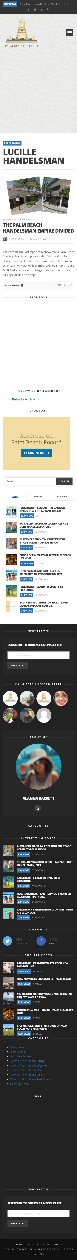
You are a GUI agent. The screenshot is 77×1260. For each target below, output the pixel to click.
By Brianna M (41, 531)
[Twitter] (35, 9)
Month (38, 496)
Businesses (17, 1047)
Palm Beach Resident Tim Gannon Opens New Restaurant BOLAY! (42, 509)
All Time (62, 496)
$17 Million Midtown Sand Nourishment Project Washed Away (45, 995)
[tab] (15, 497)
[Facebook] (28, 9)
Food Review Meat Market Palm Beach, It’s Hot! (45, 556)
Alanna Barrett (18, 238)
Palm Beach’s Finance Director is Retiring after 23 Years (45, 911)
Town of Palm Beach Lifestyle (28, 1065)
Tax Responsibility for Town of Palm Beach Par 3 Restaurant (42, 1027)
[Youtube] (41, 9)
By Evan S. (38, 971)
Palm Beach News (21, 1056)
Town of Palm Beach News (18, 219)
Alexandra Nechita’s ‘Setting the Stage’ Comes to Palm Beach (42, 541)
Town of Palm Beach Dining (27, 1061)
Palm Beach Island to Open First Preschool (44, 4)
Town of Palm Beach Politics (27, 1075)
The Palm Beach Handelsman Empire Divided (38, 227)
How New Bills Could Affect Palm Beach (44, 979)
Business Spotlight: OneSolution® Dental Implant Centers (44, 604)
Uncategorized (19, 1084)
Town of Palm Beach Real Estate (30, 1079)
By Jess (39, 515)
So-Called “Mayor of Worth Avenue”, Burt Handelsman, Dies (44, 525)
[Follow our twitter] (7, 941)
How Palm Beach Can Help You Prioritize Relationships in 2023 (41, 572)
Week (15, 497)
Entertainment (18, 1051)
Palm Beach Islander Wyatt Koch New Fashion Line (42, 964)
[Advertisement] (38, 91)
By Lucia (40, 563)
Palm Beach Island (25, 399)
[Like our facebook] (41, 941)
